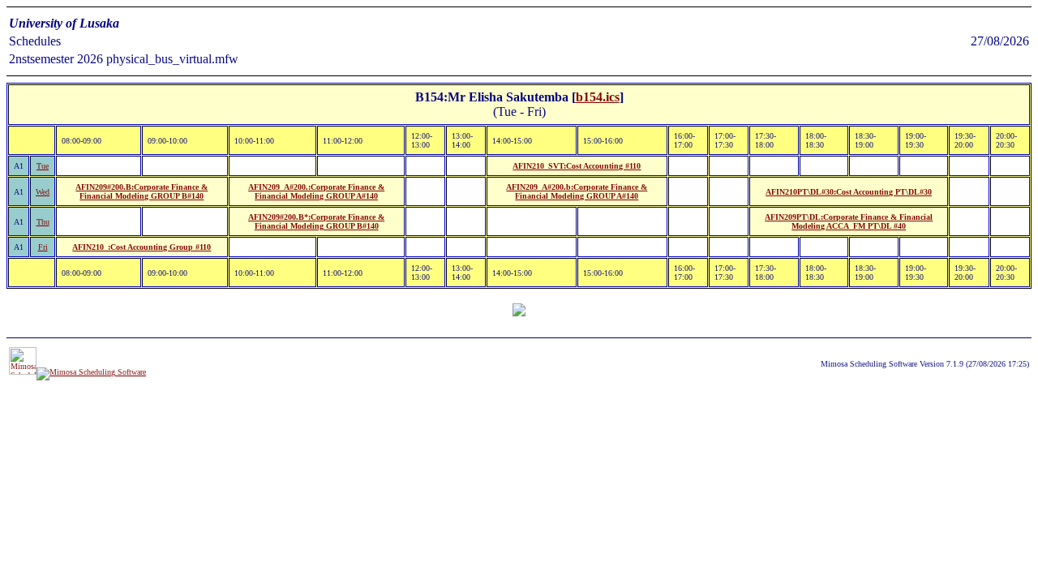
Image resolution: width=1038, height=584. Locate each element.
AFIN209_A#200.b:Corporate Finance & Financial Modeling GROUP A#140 (576, 191)
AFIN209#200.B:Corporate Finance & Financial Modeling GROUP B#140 (141, 191)
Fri (43, 247)
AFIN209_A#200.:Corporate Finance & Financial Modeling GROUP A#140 (316, 191)
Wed (42, 191)
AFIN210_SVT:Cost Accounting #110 (577, 165)
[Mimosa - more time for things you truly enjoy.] (22, 371)
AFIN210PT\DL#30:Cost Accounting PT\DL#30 (849, 191)
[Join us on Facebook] (91, 371)
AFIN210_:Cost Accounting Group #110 (141, 247)
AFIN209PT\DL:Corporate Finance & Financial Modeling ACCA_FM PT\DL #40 (849, 221)
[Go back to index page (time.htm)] (519, 312)
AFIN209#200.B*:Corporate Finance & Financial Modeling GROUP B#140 (316, 221)
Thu (42, 221)
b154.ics (598, 97)
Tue (42, 165)
